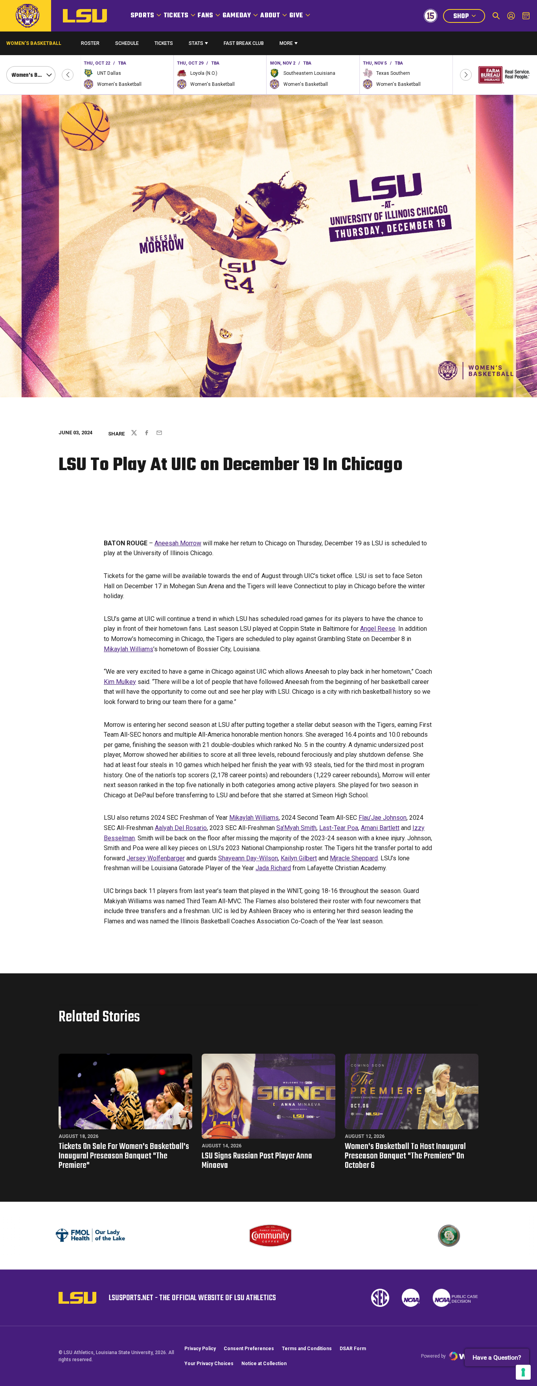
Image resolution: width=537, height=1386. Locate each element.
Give (296, 16)
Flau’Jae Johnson (382, 817)
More (286, 43)
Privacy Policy (200, 1348)
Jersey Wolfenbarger (156, 858)
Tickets (176, 16)
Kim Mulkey (120, 682)
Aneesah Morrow (177, 543)
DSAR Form (353, 1348)
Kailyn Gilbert (299, 858)
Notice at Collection (264, 1363)
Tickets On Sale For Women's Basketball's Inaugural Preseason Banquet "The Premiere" (124, 1156)
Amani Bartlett (380, 828)
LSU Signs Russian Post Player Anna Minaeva (257, 1160)
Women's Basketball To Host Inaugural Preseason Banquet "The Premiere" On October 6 (405, 1156)
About (270, 16)
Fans (205, 16)
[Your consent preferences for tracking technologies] (523, 1372)
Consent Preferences (249, 1348)
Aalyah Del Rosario (181, 828)
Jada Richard (273, 868)
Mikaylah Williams (128, 649)
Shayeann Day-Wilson (248, 858)
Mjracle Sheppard (354, 858)
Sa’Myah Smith (296, 828)
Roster (90, 43)
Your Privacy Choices (209, 1363)
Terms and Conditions (307, 1348)
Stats (196, 43)
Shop (469, 17)
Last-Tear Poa (338, 828)
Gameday (237, 16)
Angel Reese (377, 628)
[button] (68, 75)
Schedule (127, 43)
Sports (142, 16)
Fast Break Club (244, 43)
